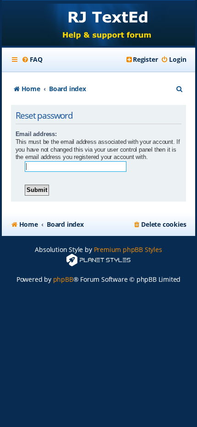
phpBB (63, 279)
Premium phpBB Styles (128, 249)
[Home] (99, 24)
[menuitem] (32, 59)
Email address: (36, 134)
